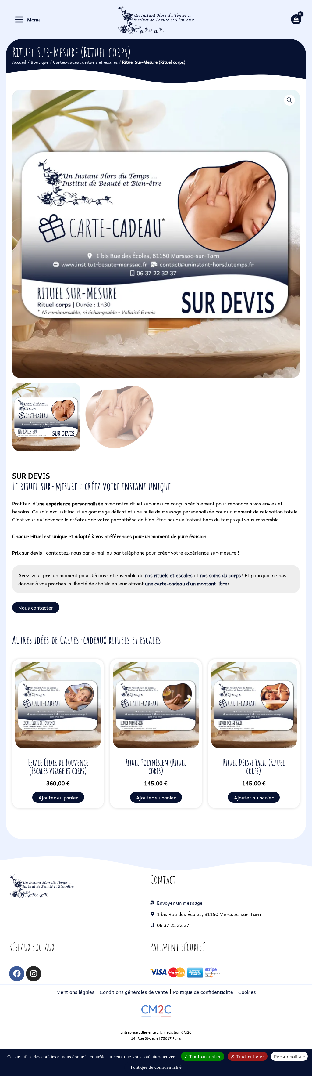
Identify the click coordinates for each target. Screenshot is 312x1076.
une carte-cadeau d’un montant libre (186, 583)
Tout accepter (204, 1056)
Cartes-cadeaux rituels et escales (85, 62)
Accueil (19, 62)
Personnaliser (289, 1056)
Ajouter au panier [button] (58, 797)
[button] (289, 100)
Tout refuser (249, 1056)
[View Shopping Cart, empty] (296, 19)
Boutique (39, 62)
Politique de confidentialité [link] (156, 1067)
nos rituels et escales (169, 575)
